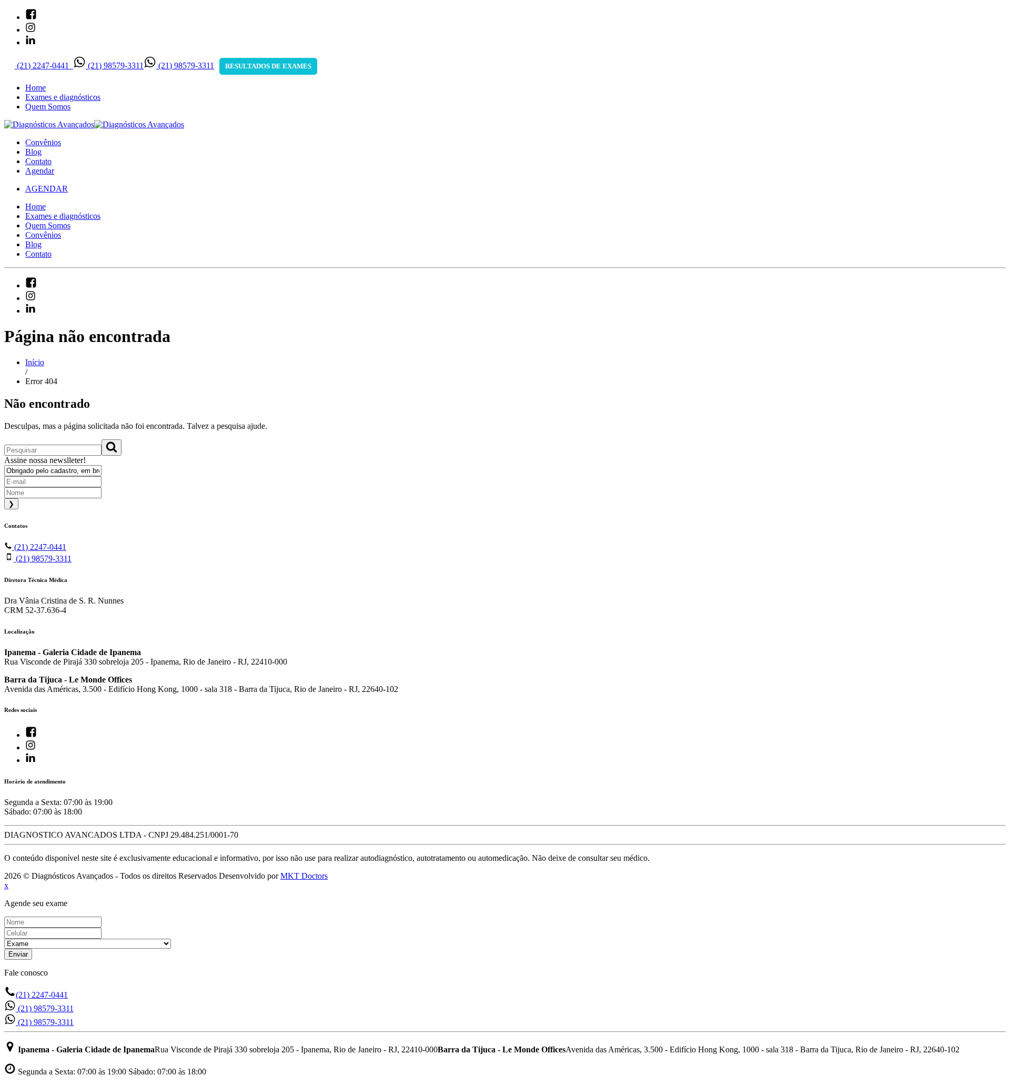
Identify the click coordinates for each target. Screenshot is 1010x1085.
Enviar (18, 954)
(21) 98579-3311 (43, 558)
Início (34, 362)
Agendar (39, 170)
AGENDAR (46, 188)
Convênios (43, 142)
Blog (33, 151)
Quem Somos (47, 106)
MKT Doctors (304, 875)
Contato (38, 161)
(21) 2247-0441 (39, 546)
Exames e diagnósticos (62, 97)
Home (35, 87)
